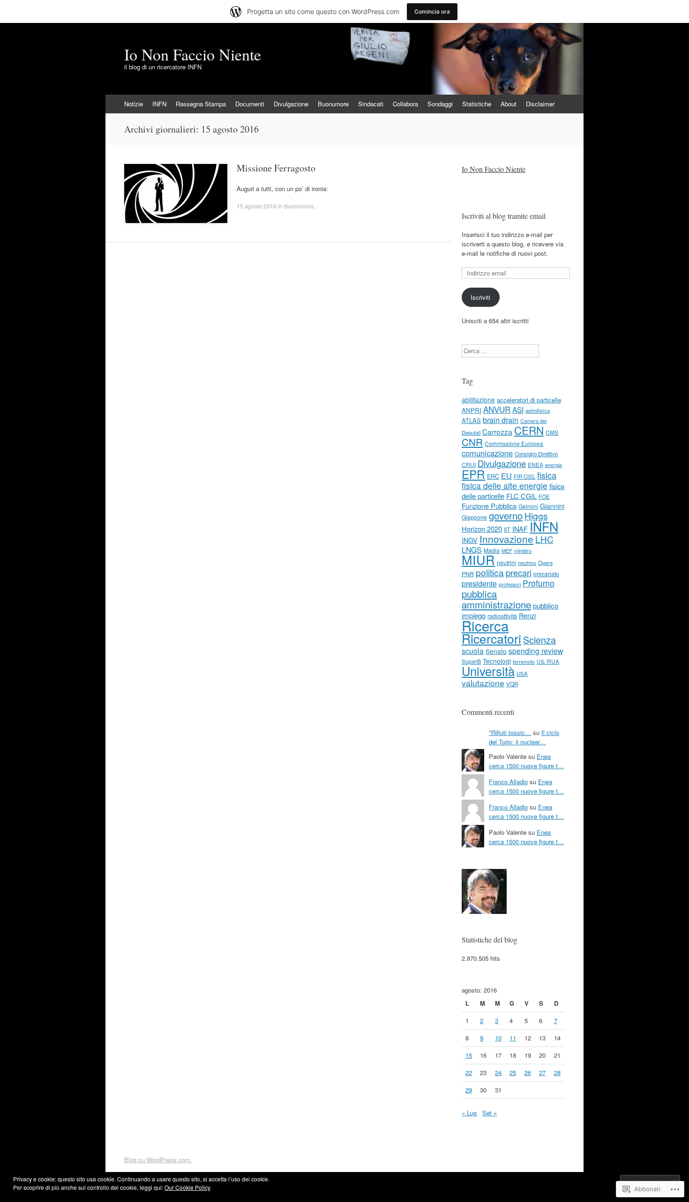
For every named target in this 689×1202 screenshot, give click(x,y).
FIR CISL (524, 476)
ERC (493, 476)
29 (468, 1089)
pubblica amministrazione (496, 599)
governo (506, 515)
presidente (479, 583)
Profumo (538, 583)
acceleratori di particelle (529, 399)
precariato (546, 574)
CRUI (469, 464)
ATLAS (471, 420)
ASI (518, 409)
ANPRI (471, 410)
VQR (512, 684)
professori (510, 584)
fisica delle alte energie (504, 485)
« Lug (469, 1112)
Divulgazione (291, 103)
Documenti (249, 103)
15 (468, 1055)
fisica (546, 475)
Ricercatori (491, 638)
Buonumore (333, 103)
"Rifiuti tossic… (510, 732)
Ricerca (485, 625)
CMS (552, 432)
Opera (545, 562)
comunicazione (487, 453)
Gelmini (528, 506)
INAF (520, 529)
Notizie (133, 103)
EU (506, 475)
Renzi (527, 615)
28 (557, 1072)
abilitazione (478, 399)
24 (498, 1072)
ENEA (535, 464)
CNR (472, 442)
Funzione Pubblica (489, 506)
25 (512, 1072)
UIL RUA (548, 661)
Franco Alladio (508, 781)
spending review (536, 651)
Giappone (474, 517)
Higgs (536, 515)
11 (512, 1037)
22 (468, 1072)
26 (527, 1072)
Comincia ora (432, 11)
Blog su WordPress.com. (158, 1159)
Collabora (405, 103)
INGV (470, 540)
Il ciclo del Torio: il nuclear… (524, 737)
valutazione (483, 683)
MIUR (478, 559)
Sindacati (370, 103)
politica (490, 572)
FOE (544, 496)
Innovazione (506, 539)
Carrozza (497, 431)
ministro (523, 550)
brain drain (500, 419)
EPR (473, 474)
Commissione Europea (514, 443)
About (509, 103)
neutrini (506, 562)
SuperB (471, 661)
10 (498, 1037)
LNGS (472, 549)
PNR (468, 574)
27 (542, 1072)
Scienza (539, 639)
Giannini (552, 506)
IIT (507, 529)
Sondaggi (440, 103)
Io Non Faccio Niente (493, 169)
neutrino (527, 562)
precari (519, 572)
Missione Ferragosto (276, 168)
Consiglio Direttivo (536, 454)
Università (488, 670)
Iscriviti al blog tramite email (504, 216)
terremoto (524, 661)
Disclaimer (540, 103)
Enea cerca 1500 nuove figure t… (526, 761)
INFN (159, 103)
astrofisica (537, 410)
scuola (473, 651)
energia (553, 464)
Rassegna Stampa (201, 103)
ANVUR (496, 409)
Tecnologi (497, 661)
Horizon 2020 (482, 529)
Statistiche (476, 103)
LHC (544, 539)
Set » (489, 1112)
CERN (529, 430)
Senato (496, 651)
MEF (507, 550)
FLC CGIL (521, 496)
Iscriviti (480, 297)
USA (522, 673)
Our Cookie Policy (187, 1187)
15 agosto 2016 (257, 206)
